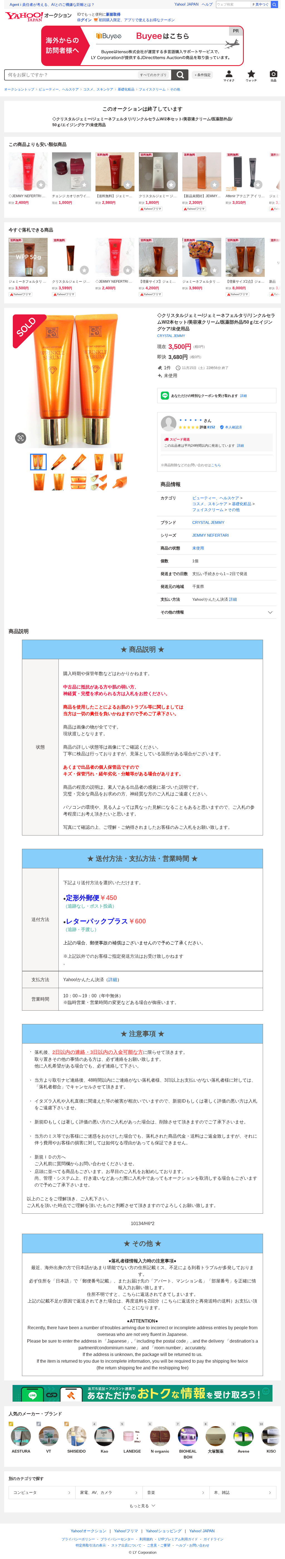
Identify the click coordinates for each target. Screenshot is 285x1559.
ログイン (84, 20)
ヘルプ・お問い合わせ (192, 1545)
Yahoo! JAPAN (186, 4)
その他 (175, 89)
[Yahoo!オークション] (39, 13)
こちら (216, 465)
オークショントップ (19, 89)
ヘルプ (207, 4)
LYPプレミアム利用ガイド (178, 1539)
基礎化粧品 (126, 89)
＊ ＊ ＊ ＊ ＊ (191, 420)
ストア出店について (126, 1545)
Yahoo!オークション (88, 1531)
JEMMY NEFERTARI (210, 535)
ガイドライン (213, 1539)
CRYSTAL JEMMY (171, 336)
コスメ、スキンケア (98, 89)
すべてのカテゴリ (153, 75)
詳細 (243, 396)
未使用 (198, 548)
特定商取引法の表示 (91, 1545)
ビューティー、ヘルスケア (59, 89)
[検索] (274, 4)
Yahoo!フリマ (126, 1531)
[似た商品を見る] (20, 438)
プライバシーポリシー (78, 1539)
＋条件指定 (202, 75)
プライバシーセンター (117, 1539)
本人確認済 (233, 427)
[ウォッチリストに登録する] (40, 184)
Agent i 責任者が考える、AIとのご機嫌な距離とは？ (52, 5)
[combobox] (71, 75)
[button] (216, 612)
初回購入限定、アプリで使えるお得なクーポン (137, 20)
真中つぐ (262, 4)
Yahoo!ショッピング (163, 1531)
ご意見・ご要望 (158, 1545)
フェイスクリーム (152, 89)
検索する (180, 74)
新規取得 (113, 14)
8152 (211, 427)
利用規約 (146, 1539)
